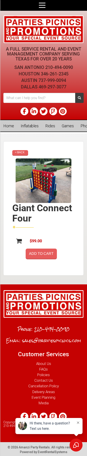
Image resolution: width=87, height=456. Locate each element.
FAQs (43, 369)
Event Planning (43, 397)
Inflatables (30, 126)
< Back (20, 152)
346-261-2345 (54, 74)
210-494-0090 (59, 67)
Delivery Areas (43, 392)
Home (8, 126)
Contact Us (43, 380)
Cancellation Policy (43, 386)
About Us (43, 363)
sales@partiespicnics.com (51, 340)
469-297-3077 (52, 86)
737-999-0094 (52, 80)
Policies (43, 375)
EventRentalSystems (52, 452)
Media (44, 403)
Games (68, 126)
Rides (50, 126)
